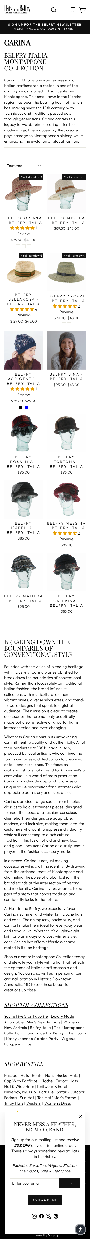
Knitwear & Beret (52, 1086)
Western (33, 1103)
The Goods (76, 1032)
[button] (23, 227)
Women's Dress (57, 1103)
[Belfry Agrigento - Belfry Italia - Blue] (26, 407)
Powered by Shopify (45, 1235)
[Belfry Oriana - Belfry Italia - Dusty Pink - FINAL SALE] (18, 246)
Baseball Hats (16, 1075)
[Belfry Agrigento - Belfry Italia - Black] (21, 407)
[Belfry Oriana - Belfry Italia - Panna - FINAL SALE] (29, 246)
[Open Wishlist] (73, 10)
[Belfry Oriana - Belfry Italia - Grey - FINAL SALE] (23, 246)
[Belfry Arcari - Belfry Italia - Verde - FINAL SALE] (64, 324)
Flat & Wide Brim (19, 1086)
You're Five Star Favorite (26, 1016)
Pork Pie (46, 1091)
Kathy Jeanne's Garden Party (32, 1038)
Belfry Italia (40, 1027)
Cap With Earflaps (20, 1080)
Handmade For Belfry (44, 1032)
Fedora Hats (67, 1080)
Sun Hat (27, 1097)
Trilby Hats (13, 1103)
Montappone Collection (52, 956)
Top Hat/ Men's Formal (57, 1097)
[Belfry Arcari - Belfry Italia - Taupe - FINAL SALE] (69, 324)
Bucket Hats (67, 1075)
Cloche (47, 1080)
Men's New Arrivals (43, 1021)
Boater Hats (43, 1075)
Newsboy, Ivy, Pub (20, 1091)
